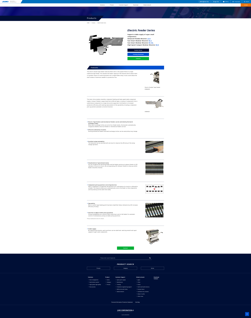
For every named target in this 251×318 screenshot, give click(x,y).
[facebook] (160, 308)
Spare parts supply (121, 279)
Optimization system (94, 282)
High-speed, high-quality (95, 284)
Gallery (227, 1)
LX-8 (148, 39)
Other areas (140, 296)
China (139, 282)
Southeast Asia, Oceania (143, 291)
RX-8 (157, 45)
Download (135, 5)
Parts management (93, 279)
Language (237, 1)
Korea (139, 284)
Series (152, 268)
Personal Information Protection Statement (122, 302)
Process (98, 268)
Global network (147, 5)
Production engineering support (124, 286)
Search (247, 1)
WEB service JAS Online (122, 289)
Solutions (102, 5)
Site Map (137, 302)
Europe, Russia (141, 289)
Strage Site (216, 1)
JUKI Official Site (204, 1)
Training (119, 284)
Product (112, 5)
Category (125, 268)
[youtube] (163, 308)
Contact (156, 278)
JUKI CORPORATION (124, 310)
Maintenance (120, 282)
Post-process (92, 286)
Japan (139, 279)
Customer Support (123, 5)
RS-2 (150, 41)
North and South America (143, 286)
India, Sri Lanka (141, 294)
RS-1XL (151, 43)
